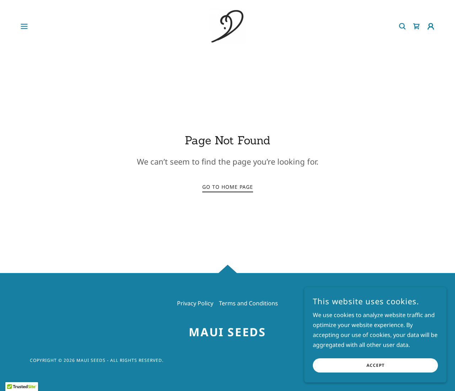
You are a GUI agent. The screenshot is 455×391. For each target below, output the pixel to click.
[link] (227, 26)
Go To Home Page (227, 186)
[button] (24, 26)
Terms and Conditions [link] (248, 303)
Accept (375, 366)
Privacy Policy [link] (195, 303)
